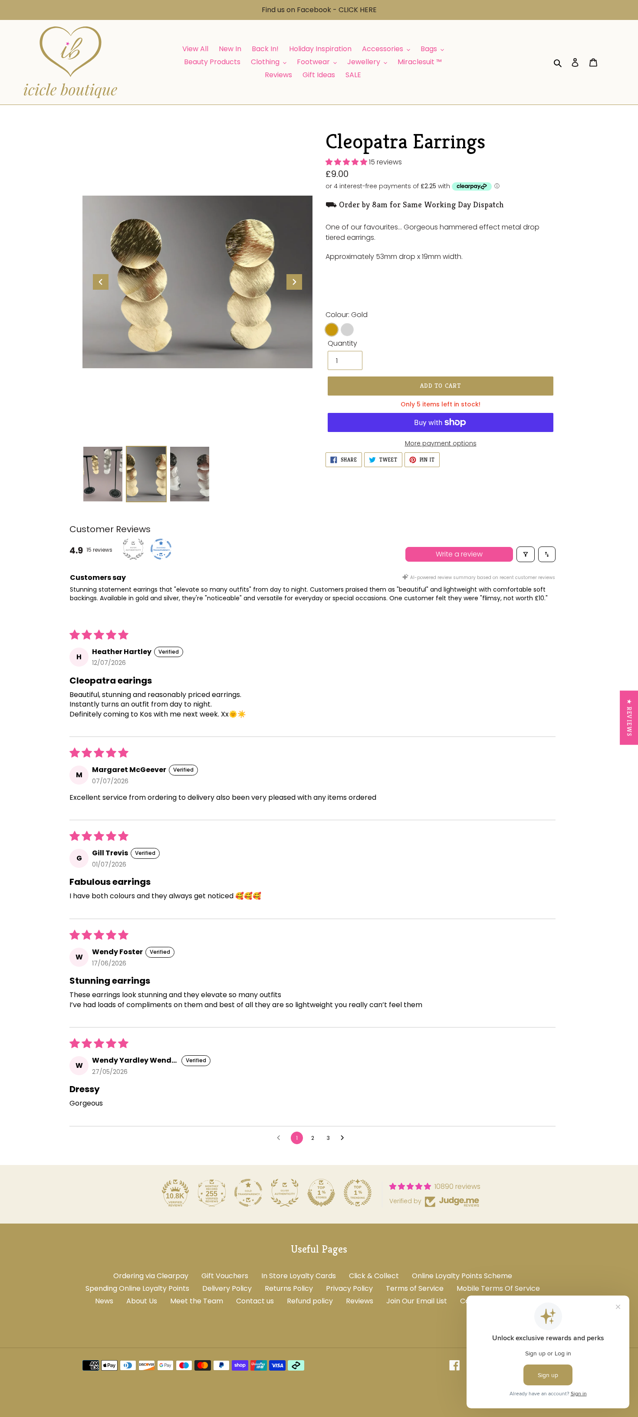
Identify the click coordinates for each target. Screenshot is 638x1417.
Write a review (459, 554)
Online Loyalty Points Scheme (462, 1276)
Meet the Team (196, 1301)
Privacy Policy (349, 1288)
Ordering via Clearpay (150, 1276)
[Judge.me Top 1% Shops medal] (321, 1193)
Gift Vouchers (224, 1276)
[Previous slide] (101, 282)
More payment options (441, 443)
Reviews (359, 1301)
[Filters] (525, 554)
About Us (141, 1301)
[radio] (332, 330)
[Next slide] (294, 282)
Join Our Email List (416, 1301)
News (104, 1301)
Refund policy (310, 1301)
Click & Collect (374, 1276)
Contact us (255, 1301)
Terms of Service (415, 1288)
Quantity (342, 343)
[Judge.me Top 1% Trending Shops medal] (358, 1193)
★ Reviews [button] (629, 717)
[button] (347, 162)
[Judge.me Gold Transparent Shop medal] (248, 1193)
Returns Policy (289, 1288)
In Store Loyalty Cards (298, 1276)
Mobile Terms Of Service (498, 1288)
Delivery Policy (227, 1288)
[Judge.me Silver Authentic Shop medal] (285, 1193)
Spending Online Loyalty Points (137, 1288)
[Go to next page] (345, 1138)
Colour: (347, 315)
